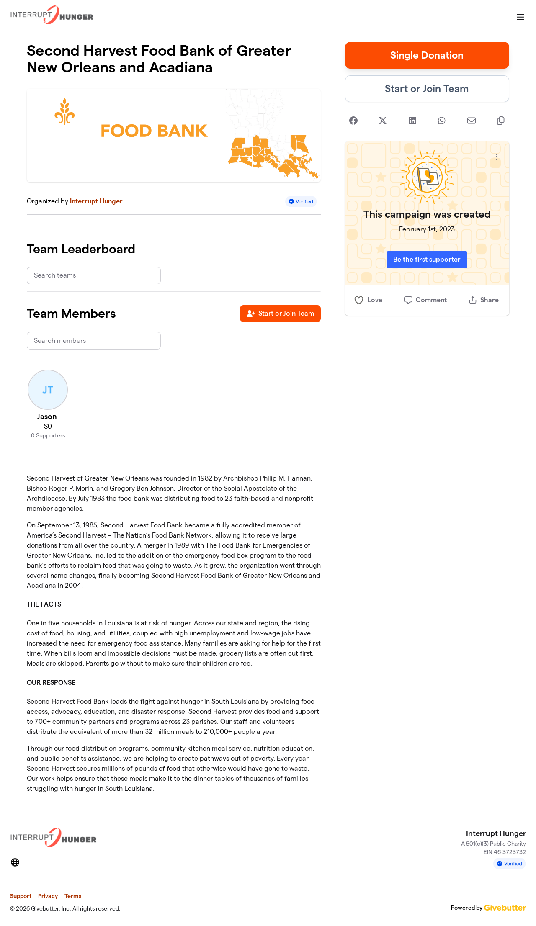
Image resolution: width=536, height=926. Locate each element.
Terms (72, 896)
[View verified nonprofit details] (301, 201)
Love (374, 300)
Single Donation (427, 55)
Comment (431, 300)
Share (489, 300)
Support (20, 896)
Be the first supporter (427, 259)
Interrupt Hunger (96, 201)
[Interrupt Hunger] (52, 14)
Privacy (48, 896)
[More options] (497, 157)
